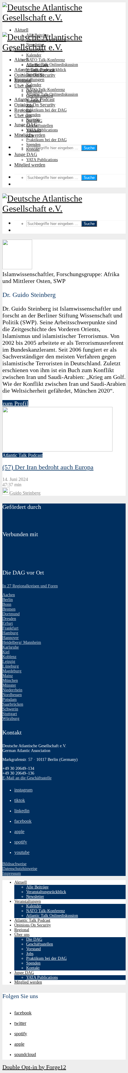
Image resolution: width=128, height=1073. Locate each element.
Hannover (10, 637)
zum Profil (15, 403)
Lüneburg (10, 666)
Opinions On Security (34, 104)
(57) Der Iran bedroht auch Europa (47, 467)
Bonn (6, 604)
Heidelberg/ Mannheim (21, 642)
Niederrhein (12, 690)
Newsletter (35, 74)
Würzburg (10, 718)
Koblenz (9, 657)
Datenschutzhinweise (19, 868)
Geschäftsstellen (39, 125)
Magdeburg (11, 671)
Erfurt (7, 623)
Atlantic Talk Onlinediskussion (52, 64)
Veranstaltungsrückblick (46, 69)
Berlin (7, 599)
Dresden (9, 618)
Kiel (6, 652)
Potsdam (9, 699)
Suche (89, 148)
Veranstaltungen (29, 79)
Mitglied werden (29, 164)
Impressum (11, 873)
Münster (9, 685)
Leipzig (8, 661)
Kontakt (33, 149)
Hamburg (10, 633)
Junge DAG (25, 124)
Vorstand (33, 130)
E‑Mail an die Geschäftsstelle (26, 778)
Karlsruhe (10, 647)
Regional (22, 110)
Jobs (29, 135)
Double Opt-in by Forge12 (34, 1067)
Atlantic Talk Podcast (34, 99)
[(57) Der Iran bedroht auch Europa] (57, 449)
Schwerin (10, 709)
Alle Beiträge (37, 65)
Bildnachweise (14, 864)
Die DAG (34, 121)
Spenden (33, 115)
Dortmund (11, 614)
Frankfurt (10, 628)
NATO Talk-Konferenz (45, 60)
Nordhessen (12, 695)
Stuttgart (9, 714)
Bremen (8, 609)
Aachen (8, 595)
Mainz (7, 676)
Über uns (23, 115)
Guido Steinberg (25, 492)
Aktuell (21, 29)
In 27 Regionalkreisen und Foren (30, 586)
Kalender (33, 55)
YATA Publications (42, 130)
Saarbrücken (12, 704)
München (10, 680)
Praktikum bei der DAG (46, 110)
